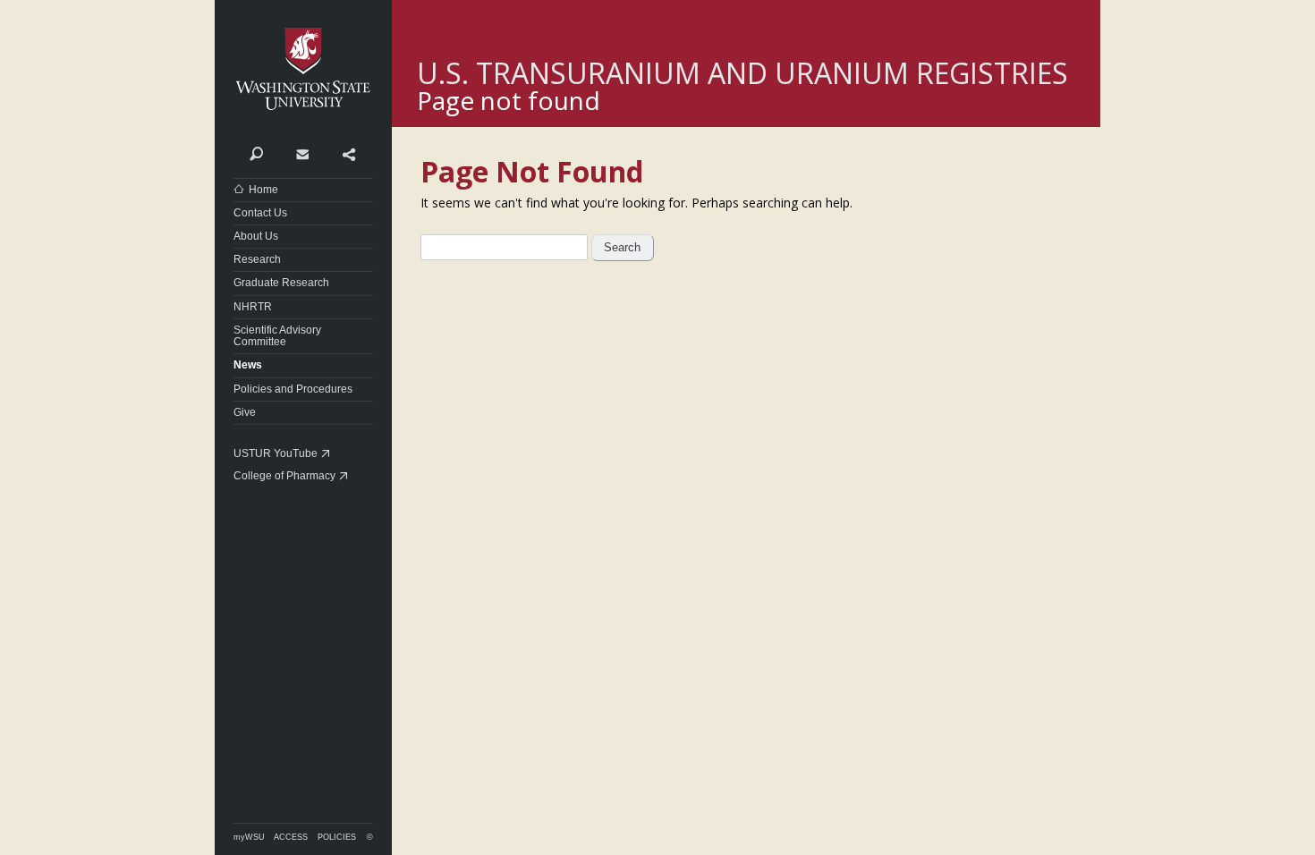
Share (348, 153)
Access (291, 837)
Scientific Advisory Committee (277, 336)
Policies (337, 837)
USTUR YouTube (275, 453)
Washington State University (303, 69)
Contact (302, 153)
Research (257, 259)
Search (256, 153)
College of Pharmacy (284, 476)
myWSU (249, 837)
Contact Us (260, 213)
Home (263, 189)
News (247, 365)
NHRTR (252, 307)
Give (244, 412)
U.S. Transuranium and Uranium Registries (742, 73)
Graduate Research (281, 282)
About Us (255, 236)
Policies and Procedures (292, 389)
